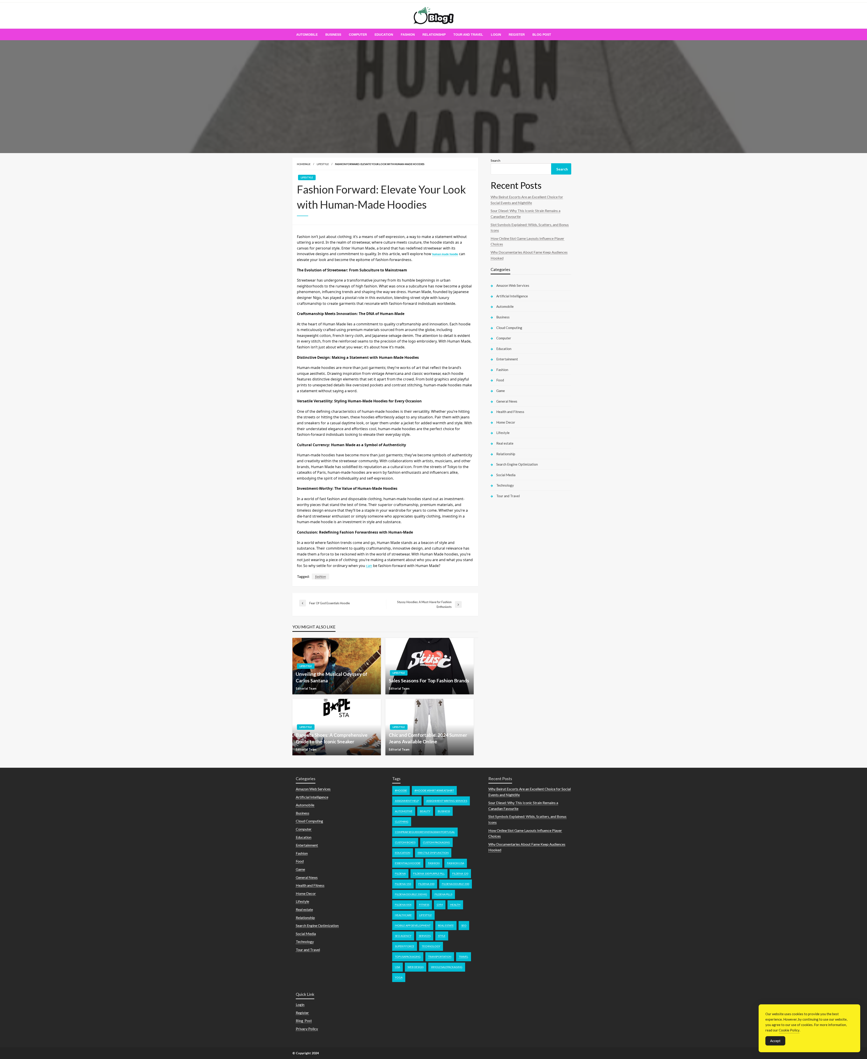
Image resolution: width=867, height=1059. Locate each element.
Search (495, 160)
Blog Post (541, 34)
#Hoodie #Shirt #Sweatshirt (434, 790)
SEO (463, 925)
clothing (401, 821)
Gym (440, 904)
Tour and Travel (468, 34)
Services (425, 936)
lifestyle (425, 915)
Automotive (404, 811)
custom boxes (405, 842)
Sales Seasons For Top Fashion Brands (429, 680)
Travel (463, 956)
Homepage (303, 164)
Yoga (399, 977)
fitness (424, 904)
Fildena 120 (460, 873)
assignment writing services (446, 800)
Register (517, 34)
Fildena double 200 (455, 884)
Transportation (439, 956)
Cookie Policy (789, 1030)
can (369, 565)
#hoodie (401, 790)
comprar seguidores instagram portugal (425, 832)
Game (500, 391)
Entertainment (507, 359)
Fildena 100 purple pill (429, 873)
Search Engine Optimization (517, 464)
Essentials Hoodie (408, 863)
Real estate (504, 443)
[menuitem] (307, 34)
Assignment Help (407, 800)
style (441, 936)
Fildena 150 (403, 884)
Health (455, 904)
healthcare (403, 915)
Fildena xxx (403, 904)
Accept (775, 1041)
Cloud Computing (509, 328)
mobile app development (413, 925)
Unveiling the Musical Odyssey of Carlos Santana (331, 677)
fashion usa (455, 863)
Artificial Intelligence (512, 296)
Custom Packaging (436, 842)
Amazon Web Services (512, 285)
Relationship (434, 34)
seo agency (403, 936)
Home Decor (505, 422)
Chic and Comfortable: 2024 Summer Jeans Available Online (428, 738)
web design (416, 967)
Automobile (307, 34)
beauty (425, 811)
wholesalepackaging (446, 967)
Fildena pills (443, 894)
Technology (505, 485)
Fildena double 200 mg (411, 894)
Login (496, 34)
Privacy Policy (307, 1028)
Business (333, 34)
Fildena (400, 873)
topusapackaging (408, 956)
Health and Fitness (510, 412)
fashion (320, 576)
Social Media (505, 475)
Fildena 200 (426, 884)
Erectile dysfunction (433, 852)
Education (384, 34)
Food (500, 380)
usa (397, 967)
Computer (358, 34)
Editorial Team (306, 688)
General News (506, 401)
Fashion (408, 34)
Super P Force (404, 946)
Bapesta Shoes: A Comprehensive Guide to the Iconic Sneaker (332, 738)
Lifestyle (323, 164)
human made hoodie (445, 254)
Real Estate (446, 925)
